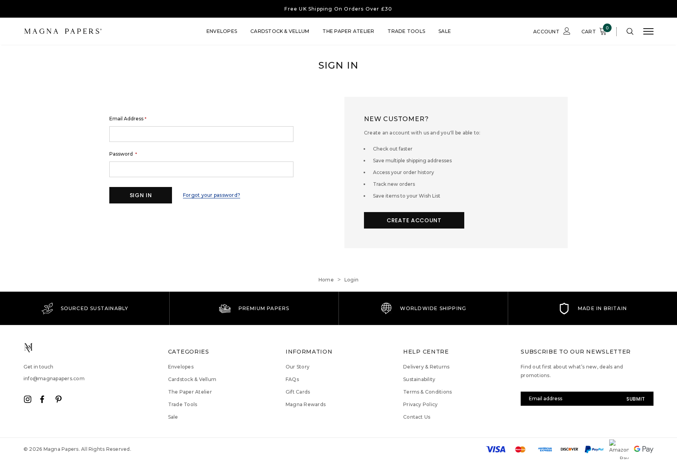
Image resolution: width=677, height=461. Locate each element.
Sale (444, 31)
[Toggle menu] (648, 31)
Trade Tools (406, 31)
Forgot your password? (211, 195)
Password (123, 154)
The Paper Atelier (348, 31)
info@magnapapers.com (54, 378)
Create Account (414, 220)
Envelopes (221, 31)
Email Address (128, 119)
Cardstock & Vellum (279, 31)
